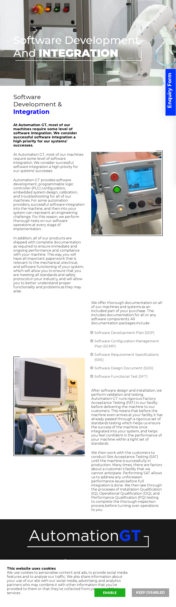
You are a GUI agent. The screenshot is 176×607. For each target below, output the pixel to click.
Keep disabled (150, 592)
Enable (110, 592)
